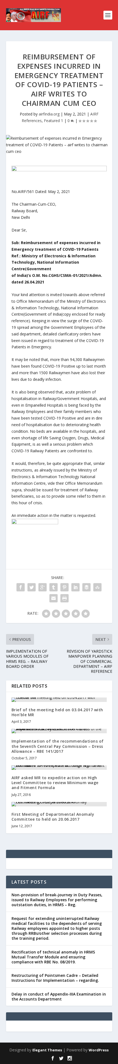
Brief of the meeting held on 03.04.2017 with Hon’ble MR (57, 712)
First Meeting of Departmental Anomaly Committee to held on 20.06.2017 (53, 817)
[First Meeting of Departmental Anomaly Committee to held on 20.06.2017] (59, 804)
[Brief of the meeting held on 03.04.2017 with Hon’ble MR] (59, 700)
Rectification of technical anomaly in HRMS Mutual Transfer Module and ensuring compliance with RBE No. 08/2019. (53, 956)
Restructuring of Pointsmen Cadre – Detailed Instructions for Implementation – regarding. (55, 978)
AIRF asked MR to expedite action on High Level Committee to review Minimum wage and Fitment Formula (55, 782)
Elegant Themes (47, 1050)
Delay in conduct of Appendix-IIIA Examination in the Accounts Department (59, 996)
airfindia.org (49, 114)
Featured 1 (53, 120)
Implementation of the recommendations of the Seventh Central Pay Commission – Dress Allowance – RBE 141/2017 (58, 746)
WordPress (99, 1050)
